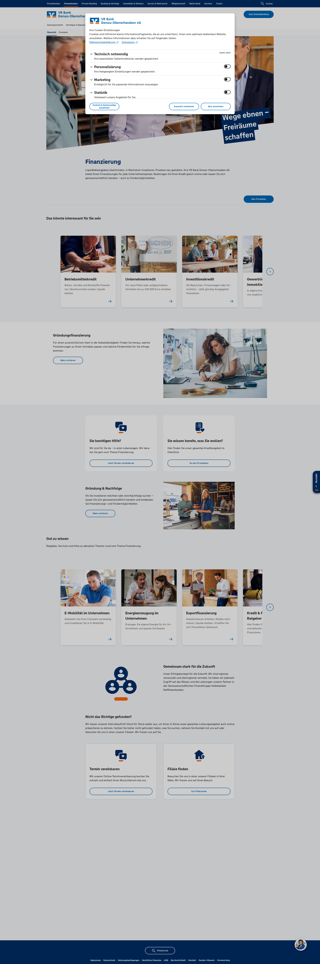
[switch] (227, 66)
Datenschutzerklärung (102, 42)
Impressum (128, 42)
